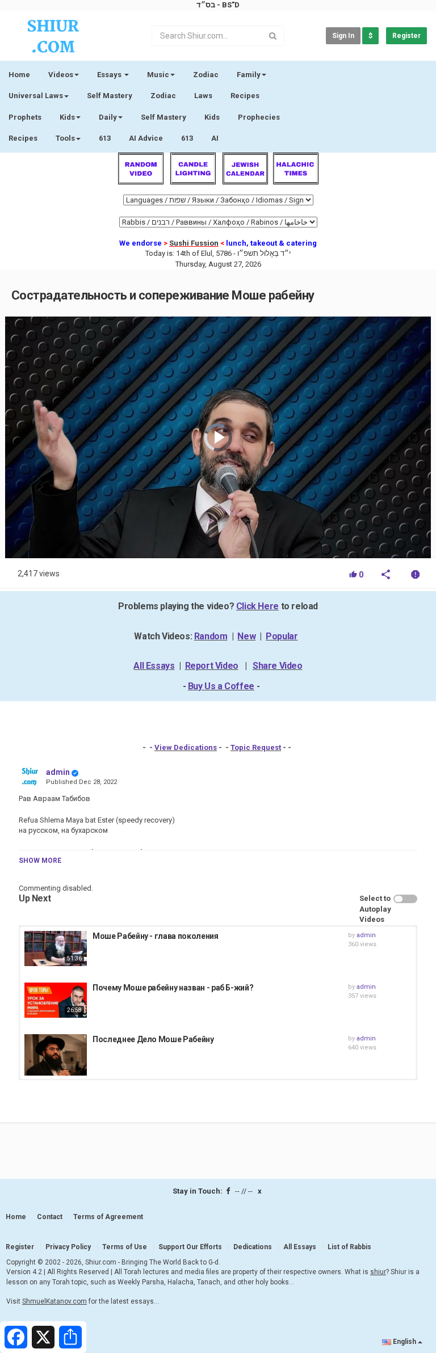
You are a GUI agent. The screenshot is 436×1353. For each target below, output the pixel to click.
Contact (49, 1217)
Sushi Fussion (194, 243)
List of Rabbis (349, 1247)
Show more (40, 861)
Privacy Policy (68, 1247)
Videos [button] (60, 74)
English (404, 1342)
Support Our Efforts (190, 1247)
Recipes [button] (23, 138)
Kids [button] (67, 117)
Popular (281, 636)
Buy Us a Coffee (221, 686)
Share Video (278, 665)
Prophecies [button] (259, 117)
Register (406, 36)
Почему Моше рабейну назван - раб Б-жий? (173, 987)
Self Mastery (109, 95)
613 (105, 138)
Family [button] (249, 74)
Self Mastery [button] (163, 117)
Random (211, 636)
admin (58, 772)
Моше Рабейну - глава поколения (156, 936)
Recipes (244, 95)
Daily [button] (108, 117)
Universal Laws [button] (36, 95)
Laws (203, 95)
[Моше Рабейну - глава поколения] (55, 948)
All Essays (153, 665)
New (246, 636)
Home (19, 74)
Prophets (25, 117)
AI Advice (146, 138)
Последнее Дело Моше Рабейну (153, 1039)
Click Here (257, 606)
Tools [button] (65, 138)
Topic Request (255, 747)
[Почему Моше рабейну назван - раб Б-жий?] (55, 1000)
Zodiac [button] (206, 74)
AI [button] (215, 138)
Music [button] (158, 74)
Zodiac (163, 95)
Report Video (211, 665)
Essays (110, 74)
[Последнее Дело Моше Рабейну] (55, 1055)
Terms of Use (124, 1247)
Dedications (252, 1247)
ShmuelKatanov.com (54, 1301)
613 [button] (187, 138)
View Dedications (185, 747)
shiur (378, 1272)
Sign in (343, 36)
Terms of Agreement (108, 1217)
